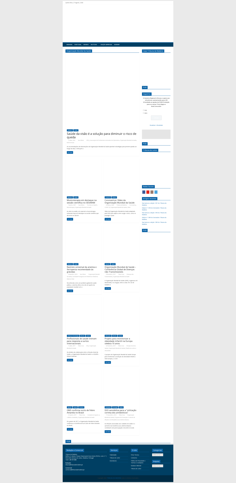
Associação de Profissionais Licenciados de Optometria (104, 140)
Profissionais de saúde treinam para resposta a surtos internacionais (82, 341)
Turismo (81, 407)
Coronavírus (132, 205)
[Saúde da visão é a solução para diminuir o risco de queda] (102, 55)
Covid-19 (108, 197)
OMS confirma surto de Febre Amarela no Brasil (81, 411)
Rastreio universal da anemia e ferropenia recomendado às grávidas (82, 269)
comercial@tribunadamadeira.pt (74, 470)
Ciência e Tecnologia (73, 336)
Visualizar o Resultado (156, 125)
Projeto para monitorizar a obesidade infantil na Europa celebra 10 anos (118, 341)
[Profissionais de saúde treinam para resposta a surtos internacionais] (83, 298)
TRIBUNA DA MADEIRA (114, 478)
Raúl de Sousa (70, 142)
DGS (87, 346)
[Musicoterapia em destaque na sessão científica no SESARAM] (83, 160)
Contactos (134, 458)
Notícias (94, 44)
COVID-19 (107, 207)
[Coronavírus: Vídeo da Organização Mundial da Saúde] (121, 160)
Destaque (108, 407)
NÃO (145, 113)
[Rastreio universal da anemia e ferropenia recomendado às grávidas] (83, 227)
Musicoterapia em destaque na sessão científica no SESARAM (82, 201)
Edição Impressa (106, 44)
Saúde (76, 130)
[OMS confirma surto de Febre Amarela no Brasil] (83, 370)
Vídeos (114, 197)
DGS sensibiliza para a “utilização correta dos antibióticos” (120, 411)
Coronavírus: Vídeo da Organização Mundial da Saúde (120, 201)
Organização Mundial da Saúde (128, 140)
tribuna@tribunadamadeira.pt (74, 465)
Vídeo (129, 207)
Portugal (77, 44)
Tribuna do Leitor (115, 458)
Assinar (116, 44)
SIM (145, 110)
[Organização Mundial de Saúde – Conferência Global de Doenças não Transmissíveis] (121, 227)
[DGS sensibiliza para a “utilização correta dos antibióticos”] (121, 370)
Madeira (69, 44)
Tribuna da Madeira (122, 205)
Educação (108, 336)
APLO (87, 140)
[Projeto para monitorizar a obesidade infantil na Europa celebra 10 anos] (121, 298)
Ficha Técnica (135, 455)
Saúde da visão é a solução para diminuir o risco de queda (101, 135)
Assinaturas (113, 461)
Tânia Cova (121, 274)
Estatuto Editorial (136, 466)
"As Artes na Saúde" (92, 205)
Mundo (86, 44)
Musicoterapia (70, 207)
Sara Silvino (81, 140)
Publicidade (113, 455)
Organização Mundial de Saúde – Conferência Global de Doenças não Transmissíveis (120, 269)
